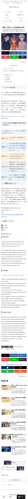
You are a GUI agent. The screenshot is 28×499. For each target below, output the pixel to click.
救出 (9, 348)
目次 (12, 65)
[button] (22, 57)
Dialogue (8, 79)
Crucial (16, 346)
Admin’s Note (9, 81)
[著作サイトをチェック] (7, 367)
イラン (4, 348)
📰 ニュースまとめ (8, 68)
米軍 (13, 348)
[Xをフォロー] (20, 367)
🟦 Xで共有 (4, 225)
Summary (8, 77)
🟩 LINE (3, 229)
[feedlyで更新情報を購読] (7, 371)
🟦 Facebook (4, 227)
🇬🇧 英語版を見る (6, 234)
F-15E (21, 346)
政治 (11, 346)
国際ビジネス (5, 346)
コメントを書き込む (14, 480)
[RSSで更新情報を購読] (20, 371)
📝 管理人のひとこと (9, 75)
